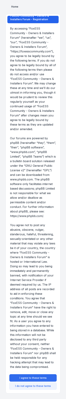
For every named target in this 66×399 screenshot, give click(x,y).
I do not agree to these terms (33, 385)
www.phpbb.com (21, 179)
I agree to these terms (33, 377)
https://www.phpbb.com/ (26, 216)
